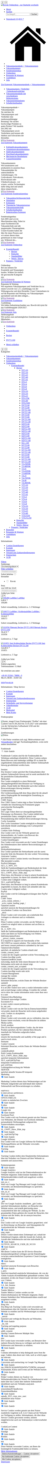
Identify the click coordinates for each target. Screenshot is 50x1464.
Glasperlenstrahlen (13, 159)
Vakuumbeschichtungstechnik (18, 198)
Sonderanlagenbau (13, 361)
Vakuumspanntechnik (15, 207)
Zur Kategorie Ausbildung (11, 300)
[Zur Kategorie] (7, 140)
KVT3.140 (26, 462)
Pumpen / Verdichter (14, 261)
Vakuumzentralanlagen (15, 101)
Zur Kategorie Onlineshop (11, 245)
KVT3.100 (26, 459)
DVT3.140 (26, 422)
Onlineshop (11, 363)
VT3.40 (25, 492)
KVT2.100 (26, 450)
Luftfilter (21, 598)
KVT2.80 (25, 447)
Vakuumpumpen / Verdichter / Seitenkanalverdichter (17, 90)
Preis (3, 586)
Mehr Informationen (9, 1451)
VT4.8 (24, 504)
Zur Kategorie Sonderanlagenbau (14, 194)
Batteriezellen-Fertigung (16, 212)
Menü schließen (12, 344)
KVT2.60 (25, 445)
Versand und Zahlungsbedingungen (20, 552)
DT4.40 (25, 401)
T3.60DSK (26, 473)
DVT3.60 (25, 415)
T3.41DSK (26, 471)
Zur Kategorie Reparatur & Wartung (15, 282)
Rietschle (15, 254)
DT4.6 (24, 387)
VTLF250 (26, 515)
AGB (8, 557)
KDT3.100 (26, 438)
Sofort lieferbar (7, 574)
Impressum (10, 550)
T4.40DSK (26, 483)
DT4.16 (25, 394)
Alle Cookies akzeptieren (11, 1459)
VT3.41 (25, 494)
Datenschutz (11, 555)
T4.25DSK (26, 478)
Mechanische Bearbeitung (16, 156)
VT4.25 (25, 511)
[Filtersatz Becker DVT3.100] (17, 627)
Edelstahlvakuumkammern (17, 147)
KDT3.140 (26, 440)
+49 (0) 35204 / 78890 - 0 (11, 675)
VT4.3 (24, 497)
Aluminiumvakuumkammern (17, 149)
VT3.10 (25, 485)
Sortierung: (5, 564)
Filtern (3, 562)
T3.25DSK (26, 464)
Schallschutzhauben (14, 103)
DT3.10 (25, 370)
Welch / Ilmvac (17, 258)
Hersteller (5, 576)
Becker (14, 251)
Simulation (10, 200)
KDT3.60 (25, 433)
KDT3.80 (25, 436)
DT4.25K (25, 398)
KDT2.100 (26, 429)
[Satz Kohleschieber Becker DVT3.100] (21, 643)
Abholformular (12, 705)
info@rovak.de (7, 682)
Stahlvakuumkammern (15, 152)
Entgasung (10, 203)
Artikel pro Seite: (8, 593)
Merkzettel (10, 710)
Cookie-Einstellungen (15, 545)
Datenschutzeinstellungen (11, 1454)
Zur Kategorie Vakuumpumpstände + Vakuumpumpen (23, 84)
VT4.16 (25, 508)
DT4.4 (24, 384)
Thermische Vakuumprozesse (18, 205)
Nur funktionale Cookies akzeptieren (15, 1456)
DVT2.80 (25, 408)
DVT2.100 (26, 410)
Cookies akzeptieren (31, 1454)
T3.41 (24, 469)
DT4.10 (25, 391)
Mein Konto (11, 712)
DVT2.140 (26, 412)
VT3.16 (25, 487)
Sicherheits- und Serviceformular (19, 703)
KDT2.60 (25, 424)
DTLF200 (26, 403)
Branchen (10, 530)
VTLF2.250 (26, 518)
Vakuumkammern (13, 358)
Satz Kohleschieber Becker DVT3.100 (23, 644)
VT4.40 (25, 513)
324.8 (14, 588)
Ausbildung (11, 534)
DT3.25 (25, 375)
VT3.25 (25, 490)
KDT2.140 (26, 431)
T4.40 (24, 480)
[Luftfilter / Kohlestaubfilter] (16, 611)
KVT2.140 (26, 452)
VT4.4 (24, 499)
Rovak (13, 581)
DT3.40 (25, 377)
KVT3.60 (25, 455)
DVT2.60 (25, 405)
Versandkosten (7, 742)
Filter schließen (7, 569)
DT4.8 (24, 389)
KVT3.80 (25, 457)
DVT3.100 (26, 419)
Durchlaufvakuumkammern (17, 154)
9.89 (7, 588)
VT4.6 (24, 501)
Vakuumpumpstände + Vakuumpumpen (22, 356)
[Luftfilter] (9, 598)
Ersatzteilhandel (12, 249)
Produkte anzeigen (9, 571)
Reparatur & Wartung (15, 532)
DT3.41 (25, 379)
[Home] (27, 64)
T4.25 (24, 476)
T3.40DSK (26, 466)
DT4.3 (24, 382)
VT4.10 (25, 506)
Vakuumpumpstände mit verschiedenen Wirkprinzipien (16, 96)
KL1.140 (25, 443)
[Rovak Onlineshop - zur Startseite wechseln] (19, 5)
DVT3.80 (25, 417)
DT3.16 (25, 372)
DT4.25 (25, 396)
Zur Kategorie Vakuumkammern (14, 142)
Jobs (8, 537)
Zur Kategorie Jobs (9, 312)
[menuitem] (27, 9)
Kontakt (9, 548)
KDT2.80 (25, 426)
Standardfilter (16, 256)
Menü (8, 9)
